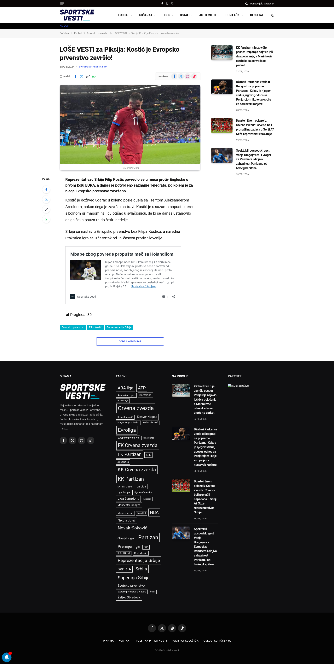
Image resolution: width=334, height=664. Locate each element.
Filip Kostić (95, 327)
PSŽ (146, 547)
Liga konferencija (143, 492)
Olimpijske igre (126, 538)
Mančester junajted (129, 505)
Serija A (124, 569)
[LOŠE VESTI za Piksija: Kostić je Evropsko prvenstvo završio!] (130, 124)
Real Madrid (140, 553)
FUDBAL (123, 15)
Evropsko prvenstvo (93, 67)
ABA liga (125, 388)
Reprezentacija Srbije (119, 327)
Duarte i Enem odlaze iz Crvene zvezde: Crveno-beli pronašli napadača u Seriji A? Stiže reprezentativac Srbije (255, 127)
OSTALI (184, 15)
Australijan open (126, 395)
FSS (148, 455)
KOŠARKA (145, 15)
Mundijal (141, 513)
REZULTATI (257, 15)
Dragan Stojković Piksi (128, 422)
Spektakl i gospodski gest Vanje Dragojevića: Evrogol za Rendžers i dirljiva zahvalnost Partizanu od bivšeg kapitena (253, 159)
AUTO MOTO (207, 15)
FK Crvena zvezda (138, 445)
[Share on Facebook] (75, 76)
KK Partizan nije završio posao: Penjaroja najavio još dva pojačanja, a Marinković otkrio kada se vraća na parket (254, 56)
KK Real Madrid (125, 487)
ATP (142, 388)
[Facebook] (46, 189)
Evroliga (127, 430)
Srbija (141, 569)
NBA (154, 512)
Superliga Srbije (134, 577)
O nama (108, 640)
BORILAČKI (233, 15)
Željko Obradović (129, 597)
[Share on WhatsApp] (94, 76)
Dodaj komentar (130, 341)
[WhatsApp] (46, 219)
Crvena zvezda (136, 408)
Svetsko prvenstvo (131, 585)
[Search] (247, 3)
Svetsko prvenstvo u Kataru (132, 591)
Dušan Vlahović (150, 422)
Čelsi (152, 592)
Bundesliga (123, 400)
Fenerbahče (148, 438)
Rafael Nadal (124, 553)
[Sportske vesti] (77, 15)
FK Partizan (129, 454)
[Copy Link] (88, 76)
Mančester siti (125, 513)
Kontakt (125, 640)
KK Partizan (131, 479)
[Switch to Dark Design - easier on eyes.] (272, 15)
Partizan (148, 537)
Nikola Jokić (127, 520)
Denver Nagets (147, 417)
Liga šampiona (128, 498)
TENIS (166, 15)
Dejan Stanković (125, 417)
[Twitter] (46, 199)
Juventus (123, 461)
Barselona (145, 395)
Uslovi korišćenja (217, 640)
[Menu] (62, 4)
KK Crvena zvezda (137, 469)
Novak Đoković (132, 528)
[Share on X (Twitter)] (81, 76)
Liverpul (147, 499)
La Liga (141, 486)
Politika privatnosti (151, 640)
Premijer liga (129, 546)
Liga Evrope (124, 492)
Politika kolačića (185, 640)
